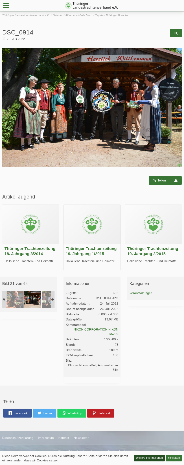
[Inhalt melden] (176, 180)
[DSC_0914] (32, 299)
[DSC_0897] (15, 299)
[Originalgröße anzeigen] (176, 33)
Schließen (174, 457)
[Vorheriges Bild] (8, 107)
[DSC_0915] (50, 299)
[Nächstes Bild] (175, 107)
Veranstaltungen (141, 293)
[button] (6, 5)
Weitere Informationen (149, 457)
